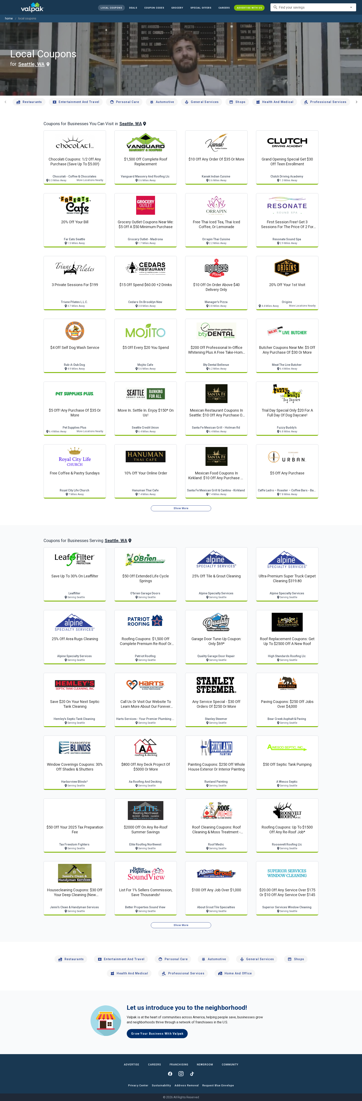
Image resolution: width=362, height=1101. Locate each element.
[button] (200, 8)
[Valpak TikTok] (192, 1074)
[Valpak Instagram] (181, 1074)
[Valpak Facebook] (170, 1074)
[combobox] (313, 7)
